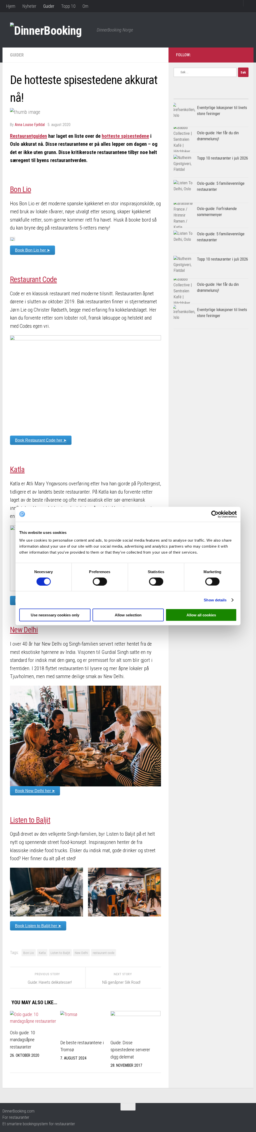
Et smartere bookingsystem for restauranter (38, 1123)
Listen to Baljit (30, 820)
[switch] (100, 581)
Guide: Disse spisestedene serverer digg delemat (130, 1050)
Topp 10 (68, 6)
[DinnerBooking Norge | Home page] (51, 30)
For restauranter (15, 1117)
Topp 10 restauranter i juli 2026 (222, 158)
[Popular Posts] (192, 97)
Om (85, 6)
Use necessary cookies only (55, 615)
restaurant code (103, 953)
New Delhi (24, 629)
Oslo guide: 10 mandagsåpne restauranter (22, 1040)
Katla (17, 469)
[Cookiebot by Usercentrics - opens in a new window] (215, 514)
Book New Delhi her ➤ (35, 791)
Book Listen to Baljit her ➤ (38, 926)
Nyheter (29, 6)
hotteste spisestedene (125, 136)
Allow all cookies (201, 615)
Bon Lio (20, 189)
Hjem (10, 6)
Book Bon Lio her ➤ (32, 250)
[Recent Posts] (229, 97)
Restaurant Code (33, 279)
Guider (48, 6)
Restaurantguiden (28, 136)
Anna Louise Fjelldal (30, 124)
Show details (215, 600)
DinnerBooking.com (18, 1110)
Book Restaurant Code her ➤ (40, 440)
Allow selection (128, 615)
